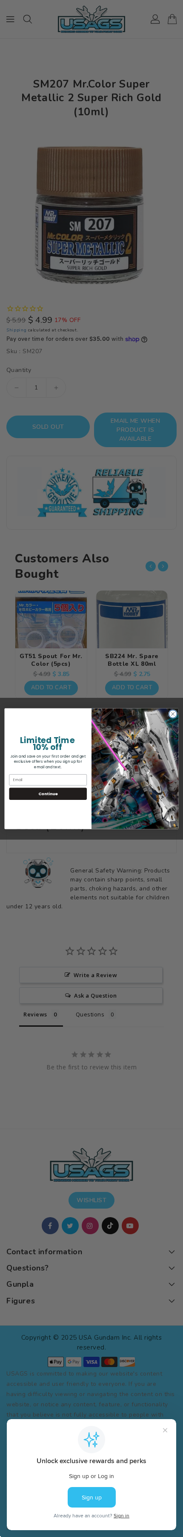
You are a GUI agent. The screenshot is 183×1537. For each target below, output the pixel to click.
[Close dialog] (173, 713)
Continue (48, 793)
